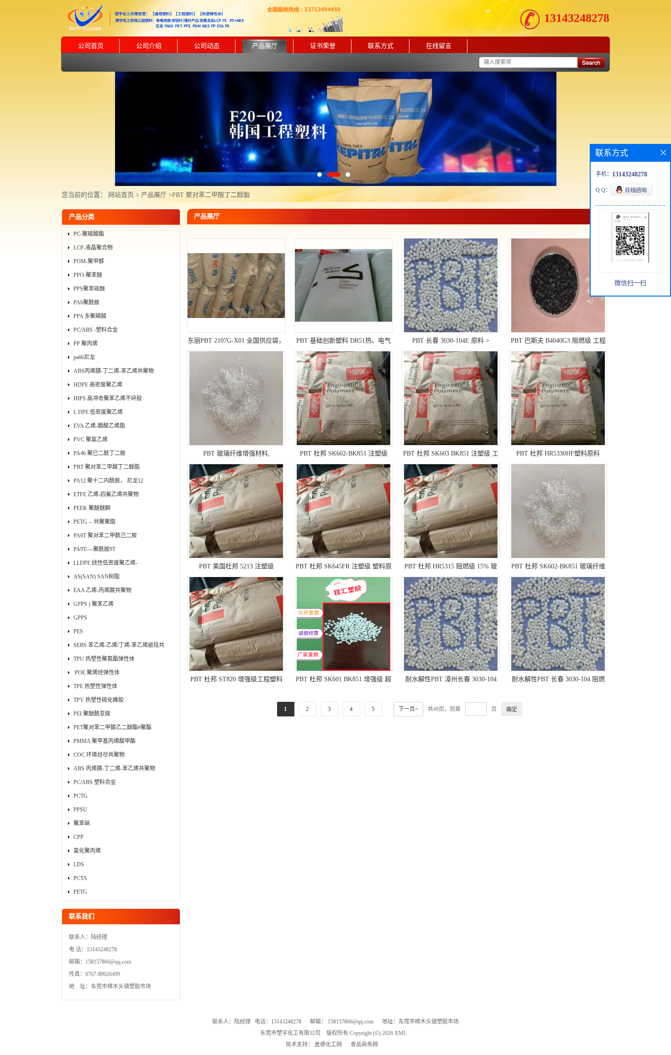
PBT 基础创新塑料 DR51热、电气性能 (343, 341)
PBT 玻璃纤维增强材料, (236, 453)
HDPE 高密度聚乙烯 (97, 385)
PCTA (80, 878)
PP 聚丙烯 (85, 343)
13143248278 (576, 18)
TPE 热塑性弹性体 (95, 686)
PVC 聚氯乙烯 (90, 439)
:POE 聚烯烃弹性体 (96, 672)
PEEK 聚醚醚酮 (91, 508)
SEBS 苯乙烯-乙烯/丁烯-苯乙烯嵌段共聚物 (118, 647)
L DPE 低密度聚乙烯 (98, 412)
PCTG (80, 796)
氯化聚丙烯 (87, 851)
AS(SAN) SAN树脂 (96, 576)
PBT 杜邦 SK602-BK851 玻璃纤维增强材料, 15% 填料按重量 (558, 567)
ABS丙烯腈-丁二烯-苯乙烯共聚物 (113, 371)
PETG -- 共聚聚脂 (94, 522)
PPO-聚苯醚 (87, 275)
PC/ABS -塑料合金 (95, 330)
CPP (78, 837)
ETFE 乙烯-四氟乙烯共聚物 (106, 494)
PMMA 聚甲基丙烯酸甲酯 (104, 741)
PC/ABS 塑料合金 (94, 782)
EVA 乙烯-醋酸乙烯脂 (99, 426)
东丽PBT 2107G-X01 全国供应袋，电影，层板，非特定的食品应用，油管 (236, 341)
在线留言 (438, 45)
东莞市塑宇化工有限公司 (290, 1033)
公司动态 (207, 45)
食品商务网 (364, 1044)
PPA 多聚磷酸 (89, 316)
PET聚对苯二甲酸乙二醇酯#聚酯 (112, 727)
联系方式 (380, 45)
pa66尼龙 (84, 357)
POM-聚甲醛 (88, 261)
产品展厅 (265, 45)
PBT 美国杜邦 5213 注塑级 (236, 566)
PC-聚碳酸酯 (88, 234)
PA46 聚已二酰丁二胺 (99, 453)
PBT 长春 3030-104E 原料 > (450, 340)
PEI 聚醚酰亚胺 (91, 713)
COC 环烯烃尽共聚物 (99, 755)
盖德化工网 (328, 1044)
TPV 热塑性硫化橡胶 (98, 700)
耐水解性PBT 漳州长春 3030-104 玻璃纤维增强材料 (451, 680)
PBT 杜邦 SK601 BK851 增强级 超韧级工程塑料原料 (343, 680)
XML (400, 1033)
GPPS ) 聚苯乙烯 (93, 604)
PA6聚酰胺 (86, 302)
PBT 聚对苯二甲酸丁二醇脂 (211, 194)
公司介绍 (149, 45)
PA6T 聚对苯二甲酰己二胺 (105, 535)
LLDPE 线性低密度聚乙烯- (105, 563)
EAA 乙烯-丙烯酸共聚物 (102, 590)
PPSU (80, 809)
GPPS (80, 618)
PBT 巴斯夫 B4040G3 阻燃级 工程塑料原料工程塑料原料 (558, 341)
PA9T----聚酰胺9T (94, 549)
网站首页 (121, 194)
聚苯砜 (81, 823)
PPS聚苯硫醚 (89, 289)
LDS (78, 864)
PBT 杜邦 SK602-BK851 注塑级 (344, 453)
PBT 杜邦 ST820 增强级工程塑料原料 (236, 680)
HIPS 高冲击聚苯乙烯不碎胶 (107, 398)
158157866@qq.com (350, 1021)
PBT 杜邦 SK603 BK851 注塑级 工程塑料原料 (450, 454)
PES (78, 631)
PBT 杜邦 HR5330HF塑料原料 (558, 453)
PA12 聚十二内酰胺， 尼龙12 (108, 480)
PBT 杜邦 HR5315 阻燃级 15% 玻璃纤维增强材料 (450, 567)
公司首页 (91, 45)
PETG (80, 892)
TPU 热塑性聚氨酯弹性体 (104, 659)
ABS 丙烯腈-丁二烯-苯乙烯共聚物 (114, 768)
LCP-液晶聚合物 (93, 247)
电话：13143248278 (278, 1021)
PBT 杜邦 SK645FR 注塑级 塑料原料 (344, 567)
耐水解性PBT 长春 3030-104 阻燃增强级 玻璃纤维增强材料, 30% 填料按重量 (558, 680)
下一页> (408, 709)
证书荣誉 (323, 45)
